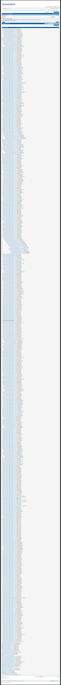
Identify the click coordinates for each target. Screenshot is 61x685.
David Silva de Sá (16, 641)
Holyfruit (7, 670)
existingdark (15, 579)
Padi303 (15, 283)
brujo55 (15, 484)
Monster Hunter (4, 670)
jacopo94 (15, 159)
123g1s (15, 562)
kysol (14, 598)
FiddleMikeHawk (16, 625)
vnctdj (15, 265)
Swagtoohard (15, 422)
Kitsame (15, 324)
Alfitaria (16, 36)
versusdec (15, 591)
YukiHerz (15, 632)
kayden (15, 526)
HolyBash (15, 476)
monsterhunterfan (17, 291)
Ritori (14, 333)
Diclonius (16, 236)
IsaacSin (16, 133)
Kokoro (16, 455)
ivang (14, 594)
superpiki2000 (15, 564)
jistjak (14, 640)
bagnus (15, 540)
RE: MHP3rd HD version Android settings (7, 665)
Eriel (14, 350)
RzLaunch (16, 583)
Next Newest (8, 23)
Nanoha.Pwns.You (16, 83)
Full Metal (12, 666)
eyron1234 (15, 353)
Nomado (15, 429)
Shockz (7, 667)
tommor (15, 662)
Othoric (15, 532)
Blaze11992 (15, 629)
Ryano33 (15, 408)
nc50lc (14, 519)
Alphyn (15, 599)
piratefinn (15, 380)
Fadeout (15, 387)
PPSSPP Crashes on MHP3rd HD (6, 666)
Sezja (14, 117)
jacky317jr (15, 586)
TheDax (13, 28)
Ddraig (16, 418)
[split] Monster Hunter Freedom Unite (7, 642)
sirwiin (15, 578)
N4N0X (15, 425)
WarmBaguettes (16, 587)
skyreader (15, 452)
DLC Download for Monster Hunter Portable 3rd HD (8, 661)
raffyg (14, 507)
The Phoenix (22, 253)
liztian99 (15, 203)
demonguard (15, 51)
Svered (15, 485)
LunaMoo (15, 337)
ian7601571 (15, 603)
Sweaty (15, 295)
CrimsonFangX (16, 205)
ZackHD (15, 537)
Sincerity (15, 316)
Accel (14, 608)
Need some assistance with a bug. (6, 668)
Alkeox (14, 298)
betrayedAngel (15, 38)
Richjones (16, 282)
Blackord (15, 443)
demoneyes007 (15, 434)
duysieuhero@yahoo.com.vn (17, 91)
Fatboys (15, 565)
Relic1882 (15, 616)
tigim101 (15, 421)
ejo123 (14, 127)
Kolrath (15, 582)
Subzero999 (15, 604)
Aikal (14, 460)
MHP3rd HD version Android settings (7, 664)
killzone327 (15, 279)
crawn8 (15, 262)
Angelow (16, 150)
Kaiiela (14, 539)
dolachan (16, 657)
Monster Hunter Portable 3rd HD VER (7, 28)
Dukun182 (15, 207)
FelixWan (16, 404)
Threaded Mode (54, 13)
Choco (13, 642)
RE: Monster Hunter (4, 671)
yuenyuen (15, 223)
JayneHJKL (15, 477)
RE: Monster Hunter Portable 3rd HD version (8, 659)
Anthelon (15, 674)
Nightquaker (15, 405)
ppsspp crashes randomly (5, 654)
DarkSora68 (13, 668)
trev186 (15, 321)
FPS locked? (3, 667)
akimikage (15, 319)
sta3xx (14, 486)
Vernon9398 (16, 547)
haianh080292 (15, 611)
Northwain (11, 651)
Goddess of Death (16, 463)
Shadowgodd (15, 543)
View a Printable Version (5, 676)
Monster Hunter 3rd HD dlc (5, 651)
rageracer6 (15, 384)
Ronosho (16, 426)
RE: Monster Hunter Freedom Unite (6, 644)
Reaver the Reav (16, 134)
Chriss (3, 16)
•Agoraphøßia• (15, 511)
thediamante (15, 490)
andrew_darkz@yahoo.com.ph (18, 501)
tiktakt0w (16, 581)
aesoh (15, 596)
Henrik (14, 100)
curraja (15, 444)
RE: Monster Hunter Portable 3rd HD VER (8, 29)
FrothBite (15, 392)
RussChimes (15, 570)
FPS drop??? (4, 655)
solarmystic (15, 58)
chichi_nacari (15, 566)
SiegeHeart (15, 510)
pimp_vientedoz (15, 615)
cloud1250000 (15, 220)
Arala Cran (15, 376)
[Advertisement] (31, 3)
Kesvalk (15, 451)
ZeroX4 (8, 671)
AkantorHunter (15, 139)
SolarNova (15, 552)
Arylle (14, 311)
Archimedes (15, 308)
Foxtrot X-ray (15, 438)
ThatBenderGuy (16, 410)
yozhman (15, 173)
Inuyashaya (16, 548)
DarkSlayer (15, 446)
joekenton (15, 32)
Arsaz (14, 620)
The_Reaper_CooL (16, 55)
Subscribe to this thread (5, 678)
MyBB (5, 682)
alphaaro (17, 46)
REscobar (15, 636)
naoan (14, 527)
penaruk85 (7, 655)
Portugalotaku (15, 129)
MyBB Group (10, 682)
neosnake (15, 224)
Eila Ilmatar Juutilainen (17, 634)
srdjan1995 (16, 33)
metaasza (15, 590)
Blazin (14, 209)
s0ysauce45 (15, 401)
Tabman (15, 336)
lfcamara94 (10, 654)
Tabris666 (15, 544)
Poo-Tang (15, 261)
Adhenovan (15, 577)
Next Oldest (4, 23)
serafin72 (15, 480)
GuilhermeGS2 (15, 216)
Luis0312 (15, 218)
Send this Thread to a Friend (6, 677)
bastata (15, 37)
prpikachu (15, 617)
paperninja (16, 346)
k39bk (16, 341)
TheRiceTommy (17, 379)
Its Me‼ (15, 371)
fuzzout (12, 653)
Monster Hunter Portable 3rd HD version (7, 658)
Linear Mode (57, 13)
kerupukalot (15, 29)
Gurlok (15, 197)
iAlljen (13, 658)
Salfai (14, 323)
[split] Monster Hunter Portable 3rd (6, 653)
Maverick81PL (16, 338)
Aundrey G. (16, 450)
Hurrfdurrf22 (15, 177)
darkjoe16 (16, 50)
